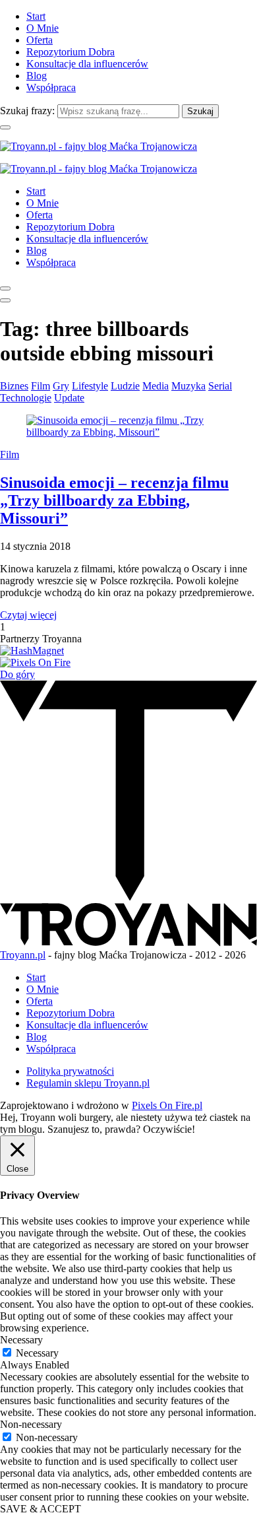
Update (69, 397)
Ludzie (125, 385)
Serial (220, 385)
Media (155, 385)
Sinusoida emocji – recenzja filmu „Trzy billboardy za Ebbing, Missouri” (114, 500)
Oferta (39, 40)
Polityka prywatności (70, 1071)
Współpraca (51, 87)
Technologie (25, 397)
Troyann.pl (22, 954)
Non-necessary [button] (31, 1424)
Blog (36, 75)
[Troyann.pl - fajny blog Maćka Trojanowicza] (98, 146)
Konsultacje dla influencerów (87, 63)
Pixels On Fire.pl (167, 1105)
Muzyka (188, 385)
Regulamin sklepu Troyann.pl (88, 1083)
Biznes (14, 385)
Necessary (37, 1353)
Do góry (17, 674)
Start (35, 16)
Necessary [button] (21, 1339)
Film (40, 385)
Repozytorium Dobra (70, 51)
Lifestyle (90, 385)
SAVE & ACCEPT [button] (40, 1508)
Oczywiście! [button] (169, 1129)
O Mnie (42, 28)
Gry (61, 385)
